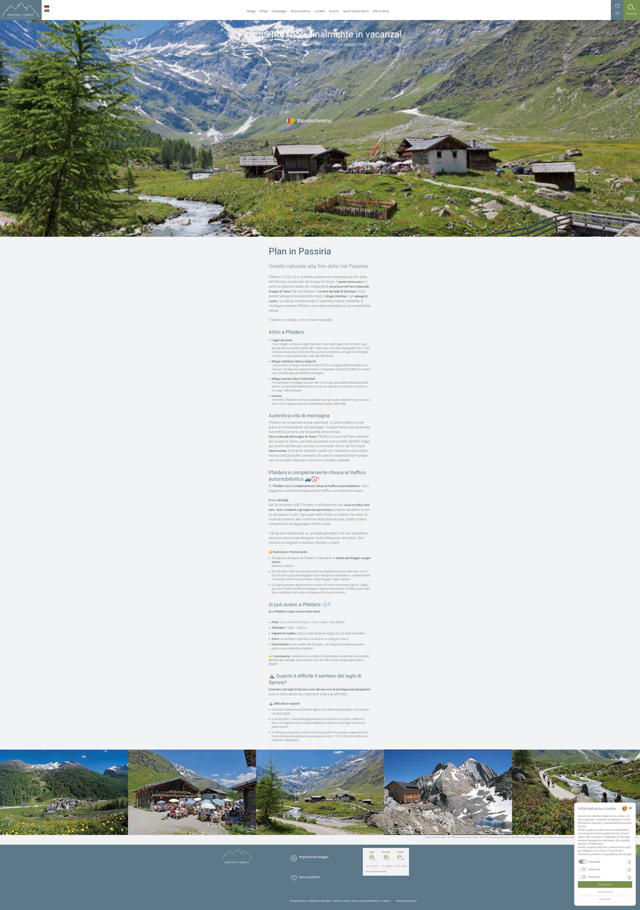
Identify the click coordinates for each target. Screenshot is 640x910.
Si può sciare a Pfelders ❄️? (299, 604)
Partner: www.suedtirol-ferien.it (366, 901)
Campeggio (279, 11)
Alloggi (251, 11)
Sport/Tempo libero (356, 11)
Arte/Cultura (381, 11)
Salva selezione (605, 891)
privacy (346, 901)
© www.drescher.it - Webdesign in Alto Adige (310, 901)
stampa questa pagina (406, 901)
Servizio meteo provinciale (376, 871)
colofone (337, 901)
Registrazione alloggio (313, 857)
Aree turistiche (300, 11)
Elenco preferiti (309, 877)
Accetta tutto (605, 884)
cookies (386, 901)
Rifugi (263, 11)
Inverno (334, 11)
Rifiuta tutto (605, 899)
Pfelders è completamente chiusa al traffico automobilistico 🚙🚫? (317, 476)
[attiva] (582, 869)
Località (319, 11)
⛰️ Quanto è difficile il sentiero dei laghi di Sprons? (315, 679)
